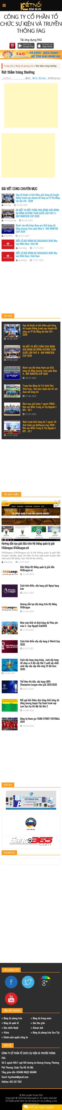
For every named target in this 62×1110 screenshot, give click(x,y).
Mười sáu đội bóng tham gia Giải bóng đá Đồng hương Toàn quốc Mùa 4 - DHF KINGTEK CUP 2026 (37, 229)
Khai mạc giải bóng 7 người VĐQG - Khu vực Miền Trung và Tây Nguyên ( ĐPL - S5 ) (39, 407)
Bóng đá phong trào (24, 66)
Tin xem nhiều (11, 494)
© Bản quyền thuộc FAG (31, 1095)
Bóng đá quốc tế (11, 1023)
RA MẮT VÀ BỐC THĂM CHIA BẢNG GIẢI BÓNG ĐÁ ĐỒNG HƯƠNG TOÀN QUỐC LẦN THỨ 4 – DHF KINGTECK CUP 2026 (37, 213)
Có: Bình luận (40, 78)
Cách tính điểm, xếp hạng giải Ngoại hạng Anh (39, 587)
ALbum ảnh (37, 1028)
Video (6, 1033)
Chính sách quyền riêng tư (15, 1037)
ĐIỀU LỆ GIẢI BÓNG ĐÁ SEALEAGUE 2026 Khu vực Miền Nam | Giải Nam (36, 255)
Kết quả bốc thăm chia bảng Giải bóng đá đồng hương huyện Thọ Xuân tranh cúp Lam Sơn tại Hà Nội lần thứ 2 (39, 703)
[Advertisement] (31, 105)
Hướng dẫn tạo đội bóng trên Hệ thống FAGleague (38, 606)
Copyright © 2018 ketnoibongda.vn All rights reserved (31, 1097)
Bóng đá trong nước (42, 1018)
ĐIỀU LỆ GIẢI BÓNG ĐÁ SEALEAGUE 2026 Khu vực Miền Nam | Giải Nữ (36, 242)
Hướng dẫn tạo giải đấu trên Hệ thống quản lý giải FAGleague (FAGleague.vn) (28, 546)
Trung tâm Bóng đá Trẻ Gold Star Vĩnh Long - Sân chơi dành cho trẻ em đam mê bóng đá (40, 389)
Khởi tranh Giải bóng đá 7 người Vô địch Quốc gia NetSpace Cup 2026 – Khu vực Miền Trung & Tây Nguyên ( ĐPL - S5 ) (39, 427)
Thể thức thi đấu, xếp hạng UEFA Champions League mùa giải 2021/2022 (38, 683)
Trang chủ (8, 66)
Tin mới (8, 315)
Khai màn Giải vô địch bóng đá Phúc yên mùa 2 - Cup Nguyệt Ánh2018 (39, 624)
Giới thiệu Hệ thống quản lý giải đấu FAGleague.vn (37, 569)
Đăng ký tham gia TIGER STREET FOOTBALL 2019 (40, 720)
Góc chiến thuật (10, 1028)
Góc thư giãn (38, 1023)
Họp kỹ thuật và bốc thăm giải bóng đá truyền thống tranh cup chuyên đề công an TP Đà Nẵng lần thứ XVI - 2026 (38, 198)
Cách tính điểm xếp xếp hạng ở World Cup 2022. (40, 643)
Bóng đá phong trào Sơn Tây (45, 1033)
